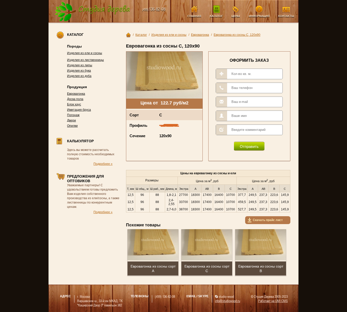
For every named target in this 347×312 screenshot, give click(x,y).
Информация (259, 16)
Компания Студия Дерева (93, 11)
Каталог (216, 16)
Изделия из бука (79, 70)
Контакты (286, 16)
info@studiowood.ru (227, 301)
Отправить (249, 146)
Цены (235, 16)
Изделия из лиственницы (85, 60)
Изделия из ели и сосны (84, 53)
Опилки (72, 126)
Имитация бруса (79, 110)
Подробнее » (103, 164)
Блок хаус (74, 104)
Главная (194, 16)
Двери (71, 120)
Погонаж (73, 115)
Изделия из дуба (79, 76)
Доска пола (75, 99)
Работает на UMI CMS (273, 301)
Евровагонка (76, 94)
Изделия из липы (79, 65)
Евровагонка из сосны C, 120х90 (237, 35)
